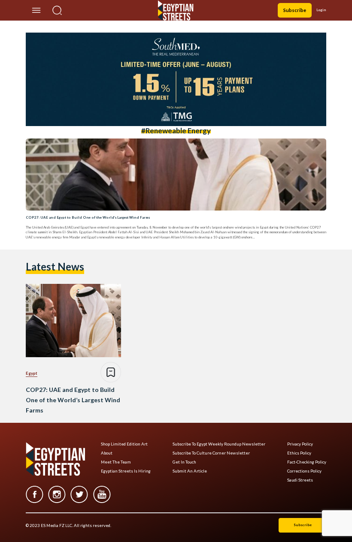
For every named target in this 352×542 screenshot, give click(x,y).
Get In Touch (184, 462)
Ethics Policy (299, 453)
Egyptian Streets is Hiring (126, 471)
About (106, 453)
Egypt (31, 373)
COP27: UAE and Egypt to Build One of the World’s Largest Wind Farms (88, 217)
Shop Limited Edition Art (124, 444)
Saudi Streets (300, 480)
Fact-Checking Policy (306, 462)
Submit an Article (190, 471)
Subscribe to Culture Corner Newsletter (211, 453)
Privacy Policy (300, 444)
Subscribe (294, 10)
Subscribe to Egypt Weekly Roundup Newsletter (219, 444)
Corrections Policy (304, 471)
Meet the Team (116, 462)
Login (321, 10)
